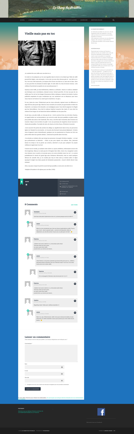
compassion (64, 186)
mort (76, 186)
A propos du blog (33, 20)
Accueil (22, 20)
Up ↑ (115, 430)
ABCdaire (58, 20)
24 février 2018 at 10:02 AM (45, 273)
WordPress (46, 430)
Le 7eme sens (64, 183)
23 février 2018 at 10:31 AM (40, 240)
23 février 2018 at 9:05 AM (42, 225)
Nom (26, 364)
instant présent (71, 186)
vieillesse (71, 187)
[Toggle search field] (113, 20)
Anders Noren (108, 430)
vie (67, 187)
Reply (75, 212)
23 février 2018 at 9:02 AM (40, 213)
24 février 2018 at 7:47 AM (42, 257)
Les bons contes (47, 20)
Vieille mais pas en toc (40, 33)
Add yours (74, 205)
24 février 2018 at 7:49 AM (42, 313)
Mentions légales (96, 20)
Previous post (64, 191)
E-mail (26, 370)
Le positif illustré (71, 20)
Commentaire (28, 343)
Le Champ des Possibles (67, 7)
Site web (27, 377)
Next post (63, 193)
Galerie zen (83, 20)
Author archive (26, 184)
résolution (63, 187)
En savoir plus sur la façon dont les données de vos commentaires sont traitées (50, 398)
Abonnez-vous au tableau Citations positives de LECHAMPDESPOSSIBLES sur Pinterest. (30, 411)
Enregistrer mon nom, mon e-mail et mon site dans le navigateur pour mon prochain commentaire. (48, 384)
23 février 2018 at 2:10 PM (40, 302)
